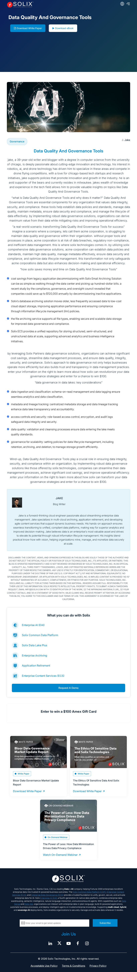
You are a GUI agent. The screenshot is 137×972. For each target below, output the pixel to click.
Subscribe (105, 922)
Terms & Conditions (73, 965)
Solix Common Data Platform (40, 635)
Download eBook (64, 28)
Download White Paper (29, 28)
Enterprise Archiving (34, 655)
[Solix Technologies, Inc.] (31, 5)
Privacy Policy (98, 965)
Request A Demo (68, 687)
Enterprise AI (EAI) (33, 625)
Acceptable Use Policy (44, 965)
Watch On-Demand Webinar (60, 854)
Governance (17, 141)
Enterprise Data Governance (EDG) (47, 895)
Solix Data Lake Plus (34, 645)
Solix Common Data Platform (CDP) (89, 892)
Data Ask (29, 904)
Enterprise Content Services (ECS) (43, 675)
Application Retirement (36, 665)
